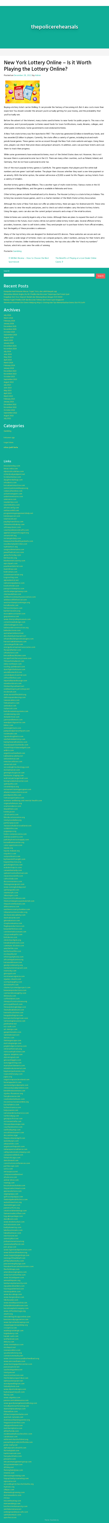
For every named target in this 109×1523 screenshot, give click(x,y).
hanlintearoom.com (12, 1453)
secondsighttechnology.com (16, 767)
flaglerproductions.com (14, 926)
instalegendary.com (12, 538)
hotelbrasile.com (11, 605)
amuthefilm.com (11, 948)
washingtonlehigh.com (14, 1330)
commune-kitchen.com (14, 945)
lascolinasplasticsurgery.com (16, 1308)
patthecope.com (11, 1166)
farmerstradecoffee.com (14, 1213)
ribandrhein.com (11, 809)
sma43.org (8, 1314)
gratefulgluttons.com (13, 864)
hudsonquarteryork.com (14, 1392)
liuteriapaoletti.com (13, 1082)
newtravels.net (10, 518)
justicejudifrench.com (13, 1004)
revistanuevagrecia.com (14, 976)
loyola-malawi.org (12, 850)
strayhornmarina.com (13, 923)
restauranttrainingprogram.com (17, 789)
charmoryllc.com (11, 892)
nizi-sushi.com (10, 1026)
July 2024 (7, 351)
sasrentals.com (10, 764)
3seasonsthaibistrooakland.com (17, 825)
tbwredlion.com (11, 1411)
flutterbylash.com (11, 1450)
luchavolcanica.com (12, 1107)
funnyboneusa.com (12, 1096)
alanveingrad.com (11, 1057)
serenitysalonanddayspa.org (16, 488)
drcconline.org (10, 1135)
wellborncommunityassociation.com (20, 597)
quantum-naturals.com (13, 1417)
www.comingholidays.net (15, 887)
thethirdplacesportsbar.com (16, 1378)
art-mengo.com (10, 1029)
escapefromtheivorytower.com (18, 658)
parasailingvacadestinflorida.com (18, 1442)
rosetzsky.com (10, 970)
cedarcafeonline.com (13, 491)
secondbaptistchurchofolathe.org (19, 1484)
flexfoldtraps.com (12, 1269)
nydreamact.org (11, 546)
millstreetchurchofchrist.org (16, 1439)
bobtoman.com (10, 571)
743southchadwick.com (14, 661)
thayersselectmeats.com (14, 1188)
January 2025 (9, 343)
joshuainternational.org (14, 1241)
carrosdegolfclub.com (13, 644)
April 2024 (8, 359)
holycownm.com (11, 1110)
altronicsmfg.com (11, 507)
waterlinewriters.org (13, 1202)
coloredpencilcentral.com (15, 675)
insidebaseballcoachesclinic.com (18, 1433)
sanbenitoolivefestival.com (16, 873)
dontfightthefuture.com (14, 669)
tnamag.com (9, 1182)
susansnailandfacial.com (14, 1244)
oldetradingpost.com (13, 624)
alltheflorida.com (11, 1431)
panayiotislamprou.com (14, 588)
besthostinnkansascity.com (16, 1506)
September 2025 (10, 334)
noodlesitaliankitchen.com (15, 544)
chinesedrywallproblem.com (16, 1088)
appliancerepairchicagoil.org (16, 532)
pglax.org (8, 1076)
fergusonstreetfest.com (14, 1422)
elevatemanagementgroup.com (18, 1461)
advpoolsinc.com (11, 1143)
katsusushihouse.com (13, 962)
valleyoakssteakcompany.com (17, 1152)
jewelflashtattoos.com (14, 552)
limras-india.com (11, 468)
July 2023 (7, 385)
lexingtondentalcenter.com (16, 781)
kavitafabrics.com (11, 1104)
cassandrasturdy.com (13, 870)
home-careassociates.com (15, 834)
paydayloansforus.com (13, 521)
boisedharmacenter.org (14, 842)
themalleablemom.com (14, 1009)
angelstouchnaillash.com (14, 753)
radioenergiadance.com (14, 583)
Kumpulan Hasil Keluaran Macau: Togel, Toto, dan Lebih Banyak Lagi (30, 291)
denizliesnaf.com (11, 1160)
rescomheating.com (12, 1500)
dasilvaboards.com (12, 917)
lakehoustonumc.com (13, 1230)
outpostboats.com (12, 856)
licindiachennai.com (12, 477)
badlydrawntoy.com (12, 1227)
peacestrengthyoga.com (15, 1263)
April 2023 (8, 393)
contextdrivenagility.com (15, 993)
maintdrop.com (10, 569)
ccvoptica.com (10, 1327)
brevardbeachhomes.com (15, 655)
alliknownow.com (11, 906)
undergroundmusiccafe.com (16, 1512)
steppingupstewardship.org (16, 1325)
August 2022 (9, 415)
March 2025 (8, 340)
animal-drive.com (11, 1180)
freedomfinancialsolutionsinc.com (18, 1266)
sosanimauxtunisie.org (13, 574)
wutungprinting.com (13, 1062)
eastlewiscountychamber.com (17, 909)
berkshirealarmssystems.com (16, 711)
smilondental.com (11, 758)
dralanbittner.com (12, 717)
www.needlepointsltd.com (15, 1302)
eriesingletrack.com (12, 728)
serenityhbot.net (11, 1238)
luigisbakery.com (11, 1333)
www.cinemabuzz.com (14, 1344)
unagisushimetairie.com (14, 549)
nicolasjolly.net (10, 954)
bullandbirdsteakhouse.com (16, 1305)
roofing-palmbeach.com (14, 666)
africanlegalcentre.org (13, 959)
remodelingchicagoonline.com (17, 1316)
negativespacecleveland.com (17, 1079)
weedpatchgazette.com (14, 722)
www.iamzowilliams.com (14, 1361)
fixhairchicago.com (12, 1157)
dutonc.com (9, 1037)
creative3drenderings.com (15, 1210)
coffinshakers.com (12, 998)
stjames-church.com (12, 979)
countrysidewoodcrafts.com (16, 530)
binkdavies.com (10, 937)
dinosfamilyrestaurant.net (15, 636)
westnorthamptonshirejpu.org (17, 602)
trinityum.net (9, 1372)
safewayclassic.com (12, 527)
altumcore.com (10, 1177)
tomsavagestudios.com (14, 797)
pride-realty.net (11, 1445)
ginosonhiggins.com (12, 1060)
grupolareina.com (11, 616)
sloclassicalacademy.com (15, 915)
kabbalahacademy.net (13, 756)
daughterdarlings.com (13, 479)
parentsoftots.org (12, 1207)
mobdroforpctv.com (13, 867)
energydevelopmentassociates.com (19, 647)
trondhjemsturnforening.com (16, 1406)
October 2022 (9, 410)
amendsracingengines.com (15, 1272)
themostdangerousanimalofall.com (19, 901)
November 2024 (10, 348)
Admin (38, 75)
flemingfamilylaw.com (13, 1470)
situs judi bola (11, 447)
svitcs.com (8, 1168)
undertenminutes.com (13, 496)
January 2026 (9, 323)
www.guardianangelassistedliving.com (20, 1403)
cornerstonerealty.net (13, 1355)
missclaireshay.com (12, 465)
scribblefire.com (11, 828)
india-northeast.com (13, 664)
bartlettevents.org (12, 611)
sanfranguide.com (11, 889)
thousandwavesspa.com (14, 1124)
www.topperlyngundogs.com (16, 1255)
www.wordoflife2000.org (15, 694)
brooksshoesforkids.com (14, 1185)
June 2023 (8, 387)
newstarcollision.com (13, 761)
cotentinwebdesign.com (14, 622)
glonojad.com (10, 973)
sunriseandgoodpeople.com (16, 1085)
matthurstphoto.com (13, 1428)
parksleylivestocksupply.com (16, 839)
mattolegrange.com (12, 1043)
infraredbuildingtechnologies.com (18, 638)
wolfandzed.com (11, 1339)
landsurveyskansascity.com (15, 1283)
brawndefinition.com (13, 929)
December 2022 (10, 404)
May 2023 (7, 390)
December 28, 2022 (23, 75)
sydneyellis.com (11, 783)
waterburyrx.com (11, 1141)
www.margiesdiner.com (14, 1297)
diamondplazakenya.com (15, 1408)
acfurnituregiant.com (13, 493)
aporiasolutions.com (13, 1191)
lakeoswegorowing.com (14, 1475)
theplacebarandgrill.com (14, 1138)
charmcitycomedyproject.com (17, 987)
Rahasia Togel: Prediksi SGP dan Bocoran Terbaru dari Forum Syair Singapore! (34, 299)
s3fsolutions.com (11, 652)
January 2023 (9, 401)
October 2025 (9, 332)
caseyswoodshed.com (13, 1154)
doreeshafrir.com (11, 984)
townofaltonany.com (13, 1074)
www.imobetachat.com (14, 1221)
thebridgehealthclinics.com (16, 1199)
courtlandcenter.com (13, 1127)
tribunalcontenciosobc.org (15, 912)
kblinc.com (8, 725)
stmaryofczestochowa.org (15, 1001)
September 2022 (10, 412)
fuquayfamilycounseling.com (16, 1478)
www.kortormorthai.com (15, 1274)
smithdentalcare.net (12, 1509)
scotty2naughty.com (13, 982)
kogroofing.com (11, 577)
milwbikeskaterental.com (15, 1068)
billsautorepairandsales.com (16, 1414)
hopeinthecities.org (12, 862)
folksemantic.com (11, 703)
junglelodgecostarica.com (15, 1046)
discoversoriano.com (13, 881)
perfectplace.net (11, 823)
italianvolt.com (10, 708)
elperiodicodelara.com (14, 471)
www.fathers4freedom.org (15, 1252)
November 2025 (10, 329)
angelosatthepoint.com (14, 1146)
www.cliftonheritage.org (15, 1311)
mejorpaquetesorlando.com (16, 744)
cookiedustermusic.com (14, 1099)
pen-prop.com (10, 1247)
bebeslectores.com (12, 630)
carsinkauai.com (11, 1436)
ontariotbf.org (10, 535)
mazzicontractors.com (14, 1375)
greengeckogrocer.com (14, 772)
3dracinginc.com (11, 895)
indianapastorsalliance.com (15, 1149)
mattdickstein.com (12, 1224)
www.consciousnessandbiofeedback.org (21, 1358)
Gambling (17, 251)
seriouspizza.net (11, 1171)
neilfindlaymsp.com (12, 1129)
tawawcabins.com (12, 700)
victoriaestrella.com (12, 1121)
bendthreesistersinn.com (14, 1090)
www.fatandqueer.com (14, 1277)
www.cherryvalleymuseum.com (17, 619)
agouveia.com (10, 1481)
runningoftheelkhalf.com (14, 1258)
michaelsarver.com (12, 770)
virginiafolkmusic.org (13, 803)
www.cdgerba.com (12, 1397)
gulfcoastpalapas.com (13, 1196)
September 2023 (10, 379)
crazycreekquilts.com (13, 934)
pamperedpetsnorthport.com (17, 730)
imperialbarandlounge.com (15, 680)
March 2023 (8, 396)
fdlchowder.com (11, 1300)
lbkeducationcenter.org (14, 817)
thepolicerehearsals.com (14, 903)
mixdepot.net (10, 1347)
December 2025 (10, 326)
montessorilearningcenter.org (17, 1420)
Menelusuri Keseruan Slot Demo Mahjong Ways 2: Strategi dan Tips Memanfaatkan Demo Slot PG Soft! (44, 302)
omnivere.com (10, 499)
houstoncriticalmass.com (14, 898)
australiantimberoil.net (14, 633)
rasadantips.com (11, 502)
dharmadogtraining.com (14, 1492)
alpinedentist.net (11, 580)
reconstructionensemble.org (16, 1101)
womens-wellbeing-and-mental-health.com (23, 800)
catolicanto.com (11, 814)
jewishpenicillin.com (12, 795)
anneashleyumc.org (12, 1280)
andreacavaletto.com (13, 836)
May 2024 (8, 357)
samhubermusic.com (12, 1514)
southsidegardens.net (13, 1369)
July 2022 (7, 418)
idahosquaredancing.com (15, 697)
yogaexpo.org (10, 831)
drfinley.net (9, 1467)
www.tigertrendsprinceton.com (18, 1249)
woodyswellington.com (14, 1383)
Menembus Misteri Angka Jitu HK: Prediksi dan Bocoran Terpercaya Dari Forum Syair (36, 294)
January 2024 (9, 368)
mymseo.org (9, 1486)
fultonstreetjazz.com (13, 608)
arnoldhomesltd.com (13, 672)
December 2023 (10, 371)
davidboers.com (11, 1219)
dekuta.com (9, 1341)
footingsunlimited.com (14, 1288)
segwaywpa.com (11, 1194)
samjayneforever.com (13, 1425)
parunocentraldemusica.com (16, 1400)
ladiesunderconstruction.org (16, 627)
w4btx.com (9, 750)
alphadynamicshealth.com (15, 1447)
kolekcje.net (9, 811)
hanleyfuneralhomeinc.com (15, 742)
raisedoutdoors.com (13, 683)
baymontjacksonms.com (14, 1071)
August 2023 (9, 382)
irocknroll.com (10, 691)
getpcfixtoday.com (12, 555)
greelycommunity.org (13, 965)
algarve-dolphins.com (13, 1054)
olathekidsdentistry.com (14, 739)
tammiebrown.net (12, 1035)
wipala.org (8, 848)
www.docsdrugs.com (13, 1294)
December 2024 (10, 346)
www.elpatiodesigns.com (15, 1389)
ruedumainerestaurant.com (15, 968)
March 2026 (8, 318)
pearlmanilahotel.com (13, 566)
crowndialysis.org (11, 786)
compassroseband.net (13, 1174)
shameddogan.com (12, 1205)
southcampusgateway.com (15, 591)
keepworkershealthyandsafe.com (18, 541)
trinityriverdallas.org (12, 820)
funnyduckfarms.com (13, 1456)
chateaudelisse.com (12, 594)
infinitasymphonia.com (14, 956)
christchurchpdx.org (12, 940)
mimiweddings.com (12, 1503)
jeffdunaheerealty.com (14, 1261)
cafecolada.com (11, 878)
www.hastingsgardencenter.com (18, 1364)
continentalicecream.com (15, 931)
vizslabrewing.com (12, 714)
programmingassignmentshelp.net (18, 513)
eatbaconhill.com (11, 510)
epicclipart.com (11, 563)
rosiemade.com (10, 733)
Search (7, 271)
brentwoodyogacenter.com (16, 1319)
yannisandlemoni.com (13, 719)
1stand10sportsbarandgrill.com (17, 747)
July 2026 (7, 315)
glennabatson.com (12, 920)
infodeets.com (10, 482)
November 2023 (10, 373)
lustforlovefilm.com (12, 951)
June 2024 (8, 354)
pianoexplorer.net (12, 1367)
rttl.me (7, 1498)
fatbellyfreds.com (11, 1386)
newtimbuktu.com (12, 505)
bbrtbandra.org (10, 558)
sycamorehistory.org (13, 1353)
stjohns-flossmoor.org (13, 1093)
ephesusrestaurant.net (13, 1380)
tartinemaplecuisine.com (14, 1021)
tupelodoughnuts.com (13, 736)
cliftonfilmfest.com (12, 677)
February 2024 (9, 365)
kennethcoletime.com (13, 1012)
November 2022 (10, 407)
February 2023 (9, 399)
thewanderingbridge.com (15, 1007)
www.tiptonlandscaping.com (16, 1322)
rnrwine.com (9, 1473)
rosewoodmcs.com (12, 1350)
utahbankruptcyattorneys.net (17, 689)
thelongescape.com (12, 1040)
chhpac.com (9, 1489)
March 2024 (8, 362)
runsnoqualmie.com (12, 1291)
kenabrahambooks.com (14, 942)
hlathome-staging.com (14, 775)
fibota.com (9, 1394)
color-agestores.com (13, 845)
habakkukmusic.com (12, 1233)
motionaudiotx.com (12, 1495)
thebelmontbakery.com (14, 524)
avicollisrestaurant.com (14, 1132)
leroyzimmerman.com (13, 1464)
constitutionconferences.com (17, 1163)
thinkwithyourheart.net (14, 686)
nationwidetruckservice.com (16, 1113)
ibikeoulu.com (10, 995)
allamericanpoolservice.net (16, 792)
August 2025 (9, 337)
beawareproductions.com (15, 990)
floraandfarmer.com (12, 650)
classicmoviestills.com (13, 876)
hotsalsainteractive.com (14, 485)
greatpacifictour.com (13, 1118)
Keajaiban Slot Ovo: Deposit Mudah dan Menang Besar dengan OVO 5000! (33, 297)
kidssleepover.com (12, 516)
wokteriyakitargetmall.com (16, 778)
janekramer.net (10, 1023)
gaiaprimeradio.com (12, 1032)
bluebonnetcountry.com (14, 560)
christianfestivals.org (13, 1048)
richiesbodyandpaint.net (14, 474)
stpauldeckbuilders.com (14, 1286)
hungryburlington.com (13, 1015)
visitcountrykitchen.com (14, 1051)
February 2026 (9, 320)
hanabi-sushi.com (11, 1336)
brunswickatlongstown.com (16, 1018)
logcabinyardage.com (13, 1216)
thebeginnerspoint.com (14, 884)
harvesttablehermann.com (15, 641)
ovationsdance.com (12, 806)
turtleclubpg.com (11, 1115)
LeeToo (61, 1520)
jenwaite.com (10, 1459)
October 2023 (9, 376)
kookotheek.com (11, 585)
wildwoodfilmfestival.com (15, 599)
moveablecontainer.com (14, 613)
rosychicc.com (10, 853)
